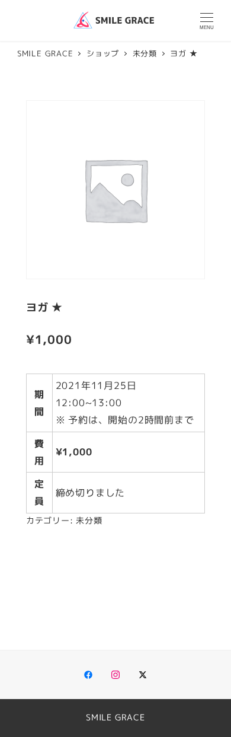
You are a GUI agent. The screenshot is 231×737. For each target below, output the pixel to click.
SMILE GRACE (115, 717)
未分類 (89, 521)
